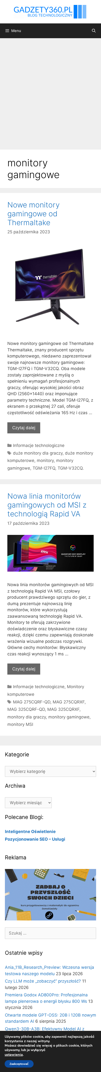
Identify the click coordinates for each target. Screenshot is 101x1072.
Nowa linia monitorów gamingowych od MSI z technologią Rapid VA (47, 505)
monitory (45, 460)
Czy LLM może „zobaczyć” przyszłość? (43, 981)
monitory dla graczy (26, 717)
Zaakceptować (19, 1064)
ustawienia (14, 1054)
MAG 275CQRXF (69, 701)
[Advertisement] (50, 91)
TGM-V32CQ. (71, 468)
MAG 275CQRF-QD (31, 701)
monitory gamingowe (68, 717)
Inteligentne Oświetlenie (30, 831)
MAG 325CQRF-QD (26, 709)
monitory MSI (20, 724)
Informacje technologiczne (38, 445)
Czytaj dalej (23, 427)
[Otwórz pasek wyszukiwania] (94, 30)
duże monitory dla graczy (38, 453)
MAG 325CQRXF (63, 709)
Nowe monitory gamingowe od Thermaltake (33, 213)
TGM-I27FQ (44, 468)
